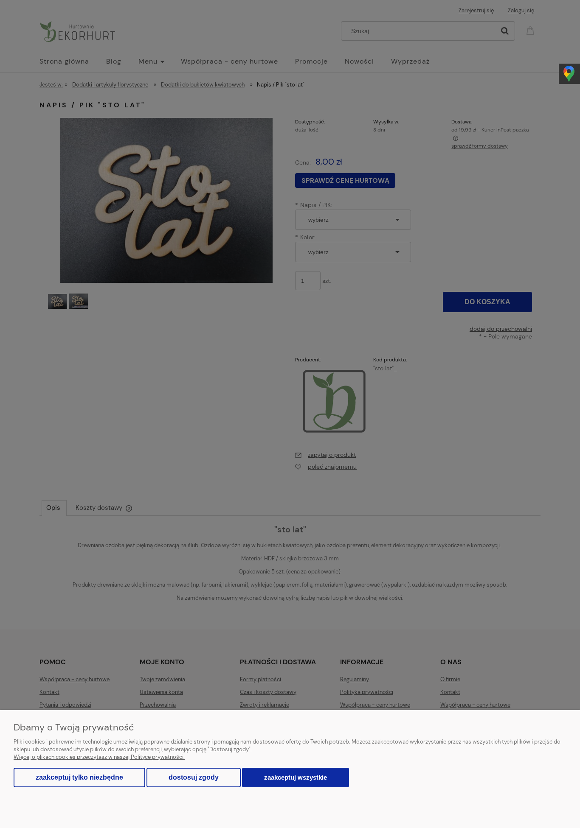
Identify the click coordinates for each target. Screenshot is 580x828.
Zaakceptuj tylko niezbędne (79, 777)
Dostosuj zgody (194, 777)
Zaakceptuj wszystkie (295, 777)
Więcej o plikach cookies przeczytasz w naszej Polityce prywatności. (99, 757)
